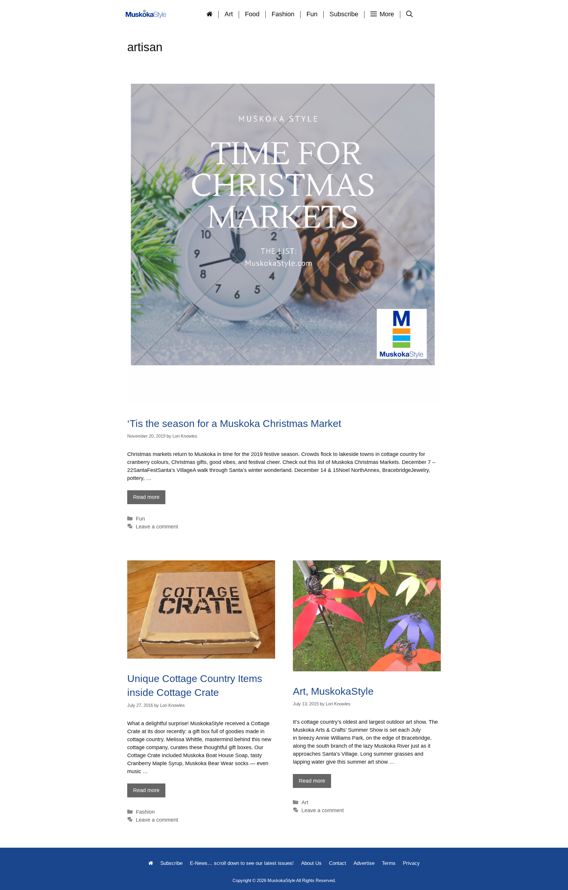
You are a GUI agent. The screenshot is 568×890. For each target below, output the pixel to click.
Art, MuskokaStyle (333, 691)
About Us (311, 863)
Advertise (364, 863)
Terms (389, 863)
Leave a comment (157, 527)
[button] (382, 14)
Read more (146, 497)
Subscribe (344, 14)
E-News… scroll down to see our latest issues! (242, 863)
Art (229, 14)
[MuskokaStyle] (147, 14)
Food (252, 14)
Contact (337, 863)
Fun (311, 14)
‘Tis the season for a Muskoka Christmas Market (234, 423)
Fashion (283, 14)
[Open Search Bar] (409, 14)
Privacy (411, 863)
